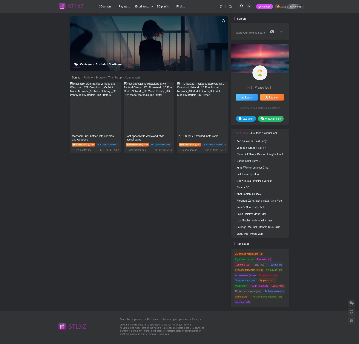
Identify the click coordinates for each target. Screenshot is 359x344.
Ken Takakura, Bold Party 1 (253, 141)
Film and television (249, 270)
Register (274, 97)
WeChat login (273, 119)
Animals (274, 270)
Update (88, 77)
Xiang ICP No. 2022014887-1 (176, 324)
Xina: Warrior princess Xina (253, 167)
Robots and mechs (248, 291)
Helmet (277, 286)
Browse (100, 77)
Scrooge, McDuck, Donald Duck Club (258, 227)
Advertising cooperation (175, 319)
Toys (275, 264)
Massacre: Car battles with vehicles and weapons (93, 137)
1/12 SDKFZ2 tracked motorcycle (198, 136)
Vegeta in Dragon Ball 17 (251, 147)
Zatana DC (243, 187)
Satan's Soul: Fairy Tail (250, 207)
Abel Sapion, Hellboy (249, 194)
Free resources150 (190, 144)
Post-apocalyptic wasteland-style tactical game (145, 137)
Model (241, 286)
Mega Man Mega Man (250, 233)
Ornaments (268, 275)
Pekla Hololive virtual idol (251, 214)
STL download (152, 324)
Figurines (244, 259)
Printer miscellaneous (267, 296)
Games (242, 264)
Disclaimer (153, 319)
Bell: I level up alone (248, 174)
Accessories (245, 275)
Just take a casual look (264, 133)
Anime (264, 259)
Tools (259, 264)
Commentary (132, 77)
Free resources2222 (137, 144)
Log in (248, 97)
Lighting (242, 296)
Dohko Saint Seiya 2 (248, 161)
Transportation (245, 280)
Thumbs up (115, 77)
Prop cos (267, 280)
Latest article (241, 133)
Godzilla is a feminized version (254, 181)
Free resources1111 (83, 144)
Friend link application (131, 319)
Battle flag (259, 286)
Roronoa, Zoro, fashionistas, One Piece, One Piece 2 (268, 200)
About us (197, 319)
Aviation (242, 302)
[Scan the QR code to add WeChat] (351, 303)
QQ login (248, 119)
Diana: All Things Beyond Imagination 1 (260, 154)
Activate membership (291, 6)
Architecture (274, 291)
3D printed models (108, 144)
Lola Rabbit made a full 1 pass (254, 220)
